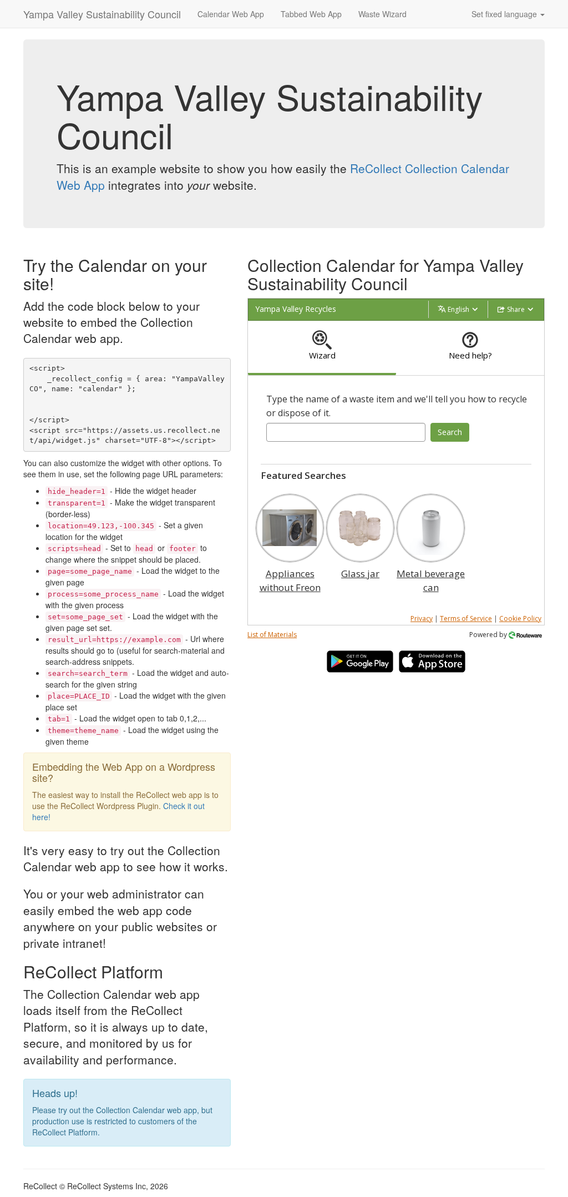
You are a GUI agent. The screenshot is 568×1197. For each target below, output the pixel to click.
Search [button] (450, 432)
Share (515, 309)
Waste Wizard (382, 13)
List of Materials (272, 634)
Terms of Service (466, 618)
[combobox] (345, 432)
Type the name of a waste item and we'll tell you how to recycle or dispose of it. (396, 406)
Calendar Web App (230, 13)
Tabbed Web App (311, 13)
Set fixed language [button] (505, 13)
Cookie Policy (520, 618)
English (458, 309)
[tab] (322, 348)
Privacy (421, 618)
